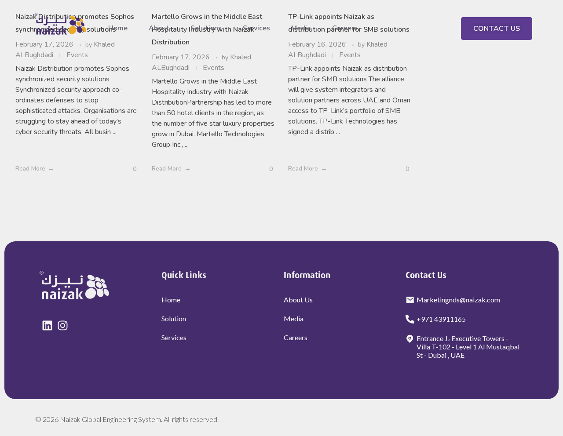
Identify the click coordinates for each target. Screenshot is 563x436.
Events (213, 68)
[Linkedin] (47, 325)
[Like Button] (128, 168)
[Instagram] (62, 325)
